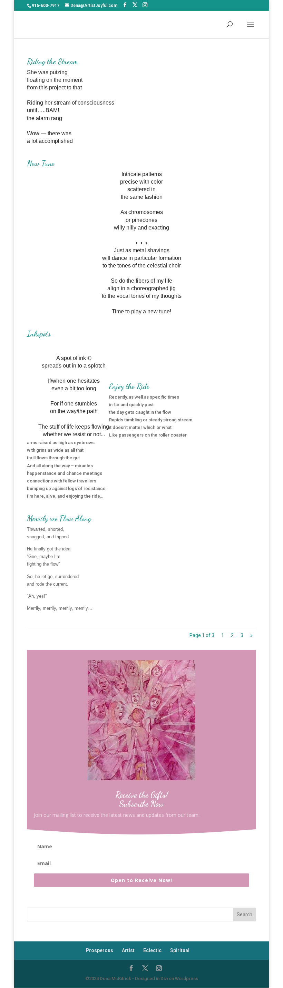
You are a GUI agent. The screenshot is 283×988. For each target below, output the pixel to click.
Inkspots (39, 333)
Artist (128, 950)
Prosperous (99, 950)
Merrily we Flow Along (59, 518)
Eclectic (152, 950)
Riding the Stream (52, 61)
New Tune (41, 163)
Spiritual (179, 950)
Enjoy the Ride (129, 386)
